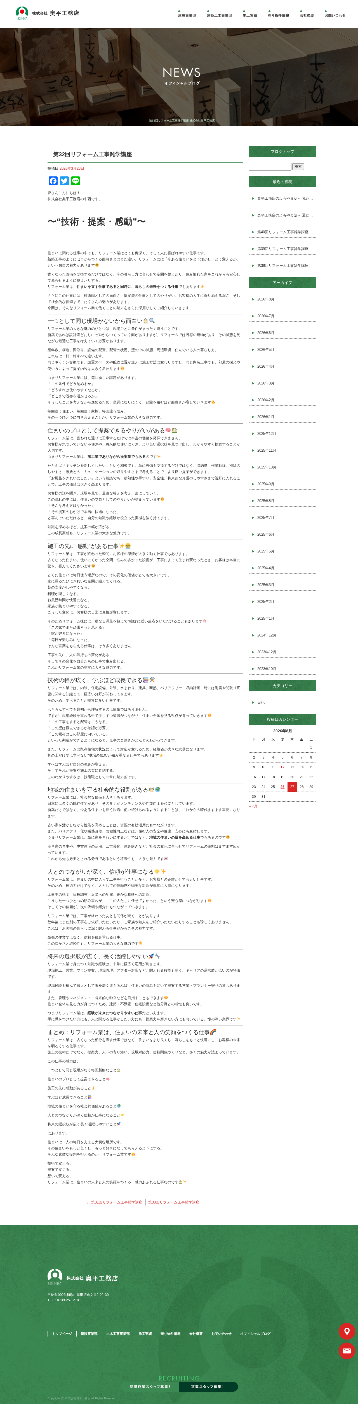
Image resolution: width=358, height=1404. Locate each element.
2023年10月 (266, 669)
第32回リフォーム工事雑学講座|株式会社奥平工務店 (182, 120)
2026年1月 (265, 417)
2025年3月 (265, 585)
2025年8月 (265, 501)
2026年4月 (265, 366)
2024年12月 (266, 635)
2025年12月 (266, 434)
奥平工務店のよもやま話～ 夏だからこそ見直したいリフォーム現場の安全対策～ (286, 215)
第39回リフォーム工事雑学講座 (282, 249)
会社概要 (307, 14)
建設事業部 (187, 14)
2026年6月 (265, 333)
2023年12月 (266, 652)
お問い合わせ (221, 1334)
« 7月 (253, 806)
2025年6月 (265, 534)
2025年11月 (266, 450)
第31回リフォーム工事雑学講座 (114, 1202)
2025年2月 (265, 602)
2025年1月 (265, 618)
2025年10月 (266, 467)
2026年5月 (265, 349)
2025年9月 (265, 484)
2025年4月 (265, 568)
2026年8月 (265, 299)
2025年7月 (265, 518)
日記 (261, 702)
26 (282, 787)
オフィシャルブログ (255, 1334)
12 (282, 767)
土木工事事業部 (218, 14)
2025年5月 (265, 551)
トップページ (62, 1334)
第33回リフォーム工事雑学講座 (176, 1202)
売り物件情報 (279, 14)
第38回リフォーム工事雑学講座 (282, 265)
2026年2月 (265, 400)
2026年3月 (265, 383)
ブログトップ (282, 151)
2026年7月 (265, 316)
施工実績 (249, 14)
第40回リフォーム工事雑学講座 (282, 232)
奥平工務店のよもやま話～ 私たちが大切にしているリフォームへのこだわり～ (286, 198)
